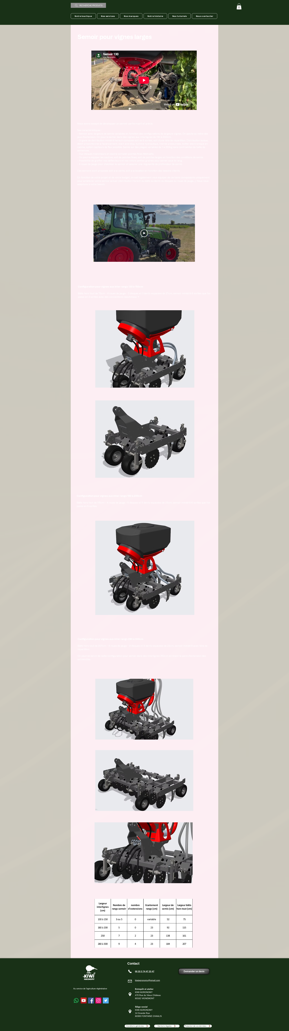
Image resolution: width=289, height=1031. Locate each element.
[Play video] (144, 233)
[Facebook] (91, 1000)
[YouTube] (84, 1000)
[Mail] (129, 981)
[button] (239, 6)
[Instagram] (98, 1000)
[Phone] (129, 971)
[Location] (129, 994)
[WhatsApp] (76, 1000)
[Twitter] (106, 1000)
